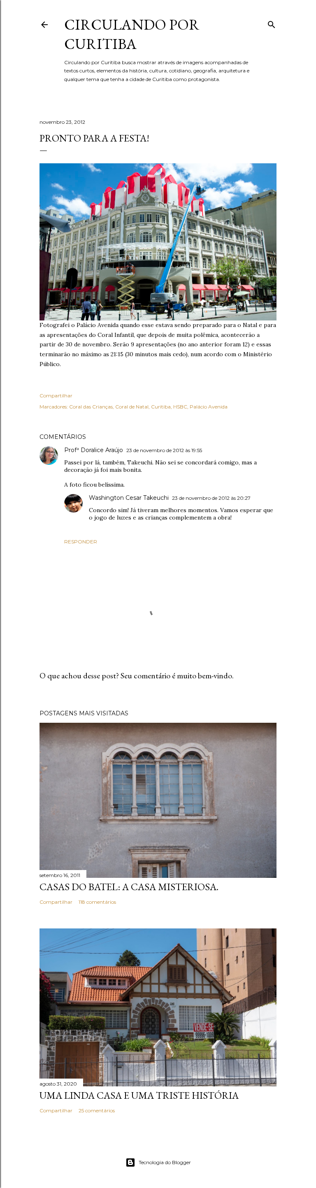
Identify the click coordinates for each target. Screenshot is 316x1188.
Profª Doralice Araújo (93, 450)
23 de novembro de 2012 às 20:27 (211, 498)
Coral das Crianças (91, 407)
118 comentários (97, 902)
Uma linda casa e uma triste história (139, 1095)
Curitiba (161, 407)
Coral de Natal (132, 407)
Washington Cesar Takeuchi (129, 497)
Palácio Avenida (209, 407)
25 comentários (97, 1110)
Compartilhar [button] (56, 395)
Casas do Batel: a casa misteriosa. (129, 886)
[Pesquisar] (271, 23)
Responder (80, 541)
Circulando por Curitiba (132, 34)
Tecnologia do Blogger (165, 1162)
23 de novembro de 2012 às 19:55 (164, 450)
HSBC (180, 407)
